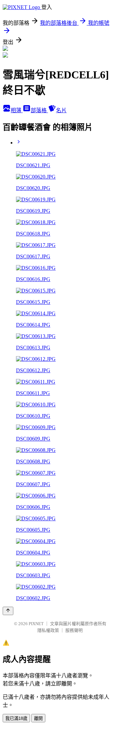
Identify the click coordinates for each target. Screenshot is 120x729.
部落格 (39, 110)
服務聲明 (74, 630)
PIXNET (36, 623)
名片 (61, 110)
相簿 (17, 110)
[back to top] (8, 611)
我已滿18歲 (16, 718)
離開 (38, 718)
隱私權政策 (48, 630)
